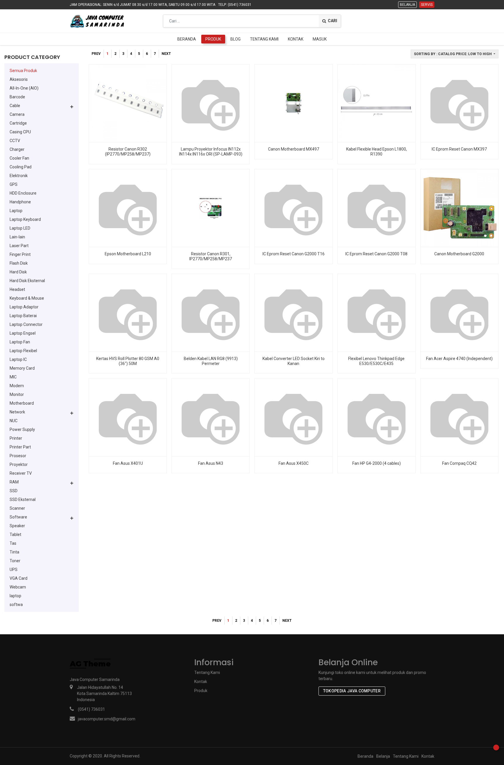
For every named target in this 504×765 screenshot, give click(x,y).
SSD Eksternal (23, 499)
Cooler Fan (19, 158)
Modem (17, 385)
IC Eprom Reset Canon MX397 (459, 149)
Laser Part (19, 245)
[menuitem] (186, 39)
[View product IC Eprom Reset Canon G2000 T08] (376, 208)
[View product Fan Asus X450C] (293, 417)
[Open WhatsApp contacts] (496, 747)
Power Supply (22, 429)
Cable (15, 105)
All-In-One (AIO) (24, 88)
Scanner (17, 508)
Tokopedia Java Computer (352, 691)
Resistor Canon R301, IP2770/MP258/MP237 (210, 256)
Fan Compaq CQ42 (459, 463)
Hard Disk (18, 272)
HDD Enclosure (23, 193)
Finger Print (20, 254)
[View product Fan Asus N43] (210, 417)
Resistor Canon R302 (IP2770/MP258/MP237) (127, 151)
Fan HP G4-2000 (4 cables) (376, 463)
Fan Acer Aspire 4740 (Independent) (459, 358)
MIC (13, 377)
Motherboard (22, 403)
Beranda (365, 756)
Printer (16, 438)
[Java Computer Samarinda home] (97, 21)
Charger (17, 149)
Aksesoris (19, 79)
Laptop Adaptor (24, 307)
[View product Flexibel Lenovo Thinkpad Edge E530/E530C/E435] (376, 313)
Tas (13, 543)
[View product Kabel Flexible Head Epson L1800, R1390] (376, 103)
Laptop (16, 210)
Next (166, 54)
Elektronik (19, 175)
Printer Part (20, 447)
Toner (15, 560)
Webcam (18, 587)
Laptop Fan (20, 342)
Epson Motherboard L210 (128, 253)
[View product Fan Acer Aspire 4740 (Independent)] (459, 313)
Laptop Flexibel (23, 350)
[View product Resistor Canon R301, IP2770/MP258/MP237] (210, 208)
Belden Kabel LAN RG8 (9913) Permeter (211, 361)
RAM (14, 482)
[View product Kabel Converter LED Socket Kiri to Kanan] (293, 313)
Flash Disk (19, 263)
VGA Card (18, 578)
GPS (14, 184)
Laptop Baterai (23, 315)
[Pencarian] (330, 21)
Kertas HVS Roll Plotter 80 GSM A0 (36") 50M (127, 361)
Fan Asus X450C (294, 463)
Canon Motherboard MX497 (293, 149)
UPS (14, 569)
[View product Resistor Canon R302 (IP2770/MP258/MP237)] (128, 103)
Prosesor (18, 455)
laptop (15, 595)
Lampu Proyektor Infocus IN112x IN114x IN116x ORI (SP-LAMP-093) (210, 151)
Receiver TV (21, 473)
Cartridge (18, 123)
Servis (427, 5)
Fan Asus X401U (128, 463)
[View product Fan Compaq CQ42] (459, 417)
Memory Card (22, 368)
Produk (200, 690)
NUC (14, 420)
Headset (17, 289)
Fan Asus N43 (210, 463)
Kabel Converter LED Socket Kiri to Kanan (293, 361)
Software (18, 517)
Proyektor (19, 464)
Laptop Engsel (23, 333)
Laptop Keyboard (25, 219)
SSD (14, 490)
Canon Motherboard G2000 (459, 253)
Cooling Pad (21, 167)
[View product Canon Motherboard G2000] (459, 208)
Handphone (20, 202)
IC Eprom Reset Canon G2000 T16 (293, 253)
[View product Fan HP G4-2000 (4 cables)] (376, 417)
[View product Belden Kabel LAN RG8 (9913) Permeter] (210, 313)
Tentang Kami (207, 672)
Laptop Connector (26, 324)
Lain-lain (17, 237)
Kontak (200, 681)
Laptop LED (20, 228)
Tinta (14, 552)
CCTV (15, 140)
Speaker (17, 525)
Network (17, 412)
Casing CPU (20, 132)
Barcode (17, 97)
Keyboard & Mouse (27, 298)
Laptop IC (18, 359)
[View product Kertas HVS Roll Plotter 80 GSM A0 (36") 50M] (128, 313)
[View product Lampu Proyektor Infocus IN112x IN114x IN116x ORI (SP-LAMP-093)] (210, 103)
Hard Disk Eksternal (27, 280)
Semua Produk (23, 70)
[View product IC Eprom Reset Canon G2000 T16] (293, 208)
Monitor (17, 394)
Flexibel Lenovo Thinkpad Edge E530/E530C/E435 (376, 361)
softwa (16, 604)
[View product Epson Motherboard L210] (128, 208)
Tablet (15, 534)
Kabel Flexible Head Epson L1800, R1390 (376, 151)
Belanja (407, 5)
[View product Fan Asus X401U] (128, 417)
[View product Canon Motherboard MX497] (293, 103)
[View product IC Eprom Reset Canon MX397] (459, 103)
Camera (17, 114)
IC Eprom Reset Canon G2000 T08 (376, 253)
